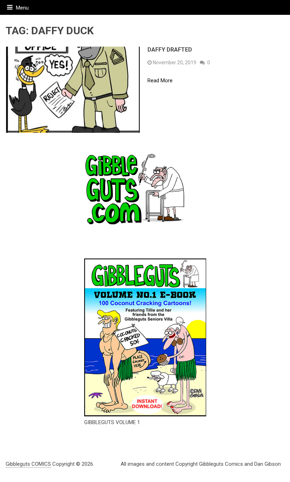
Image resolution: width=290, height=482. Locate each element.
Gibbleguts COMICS (28, 464)
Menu (22, 8)
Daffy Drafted (169, 49)
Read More (160, 80)
